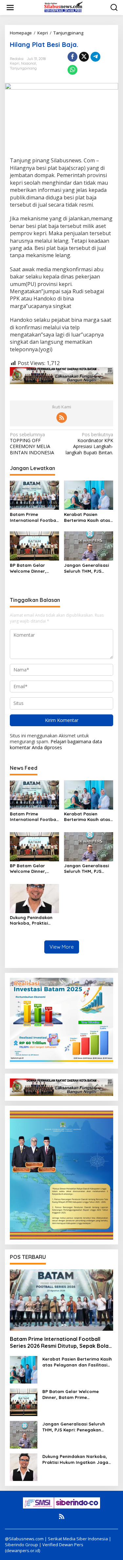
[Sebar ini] (72, 57)
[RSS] (61, 417)
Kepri (14, 63)
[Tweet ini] (84, 57)
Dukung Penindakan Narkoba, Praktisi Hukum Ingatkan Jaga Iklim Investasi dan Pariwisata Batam (34, 920)
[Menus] (10, 7)
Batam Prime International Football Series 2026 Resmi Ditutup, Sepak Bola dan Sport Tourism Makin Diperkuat (34, 517)
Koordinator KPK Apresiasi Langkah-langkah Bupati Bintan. (89, 444)
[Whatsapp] (72, 70)
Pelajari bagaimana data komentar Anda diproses (56, 744)
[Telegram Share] (95, 57)
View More (62, 947)
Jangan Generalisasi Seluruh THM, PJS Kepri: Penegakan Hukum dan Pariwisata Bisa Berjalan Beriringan (88, 568)
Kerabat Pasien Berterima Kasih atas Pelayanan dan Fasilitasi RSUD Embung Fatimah (87, 517)
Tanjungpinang (23, 68)
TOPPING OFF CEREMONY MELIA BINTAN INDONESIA (32, 444)
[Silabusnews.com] (63, 7)
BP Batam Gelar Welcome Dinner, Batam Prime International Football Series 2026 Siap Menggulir (34, 568)
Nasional (28, 63)
